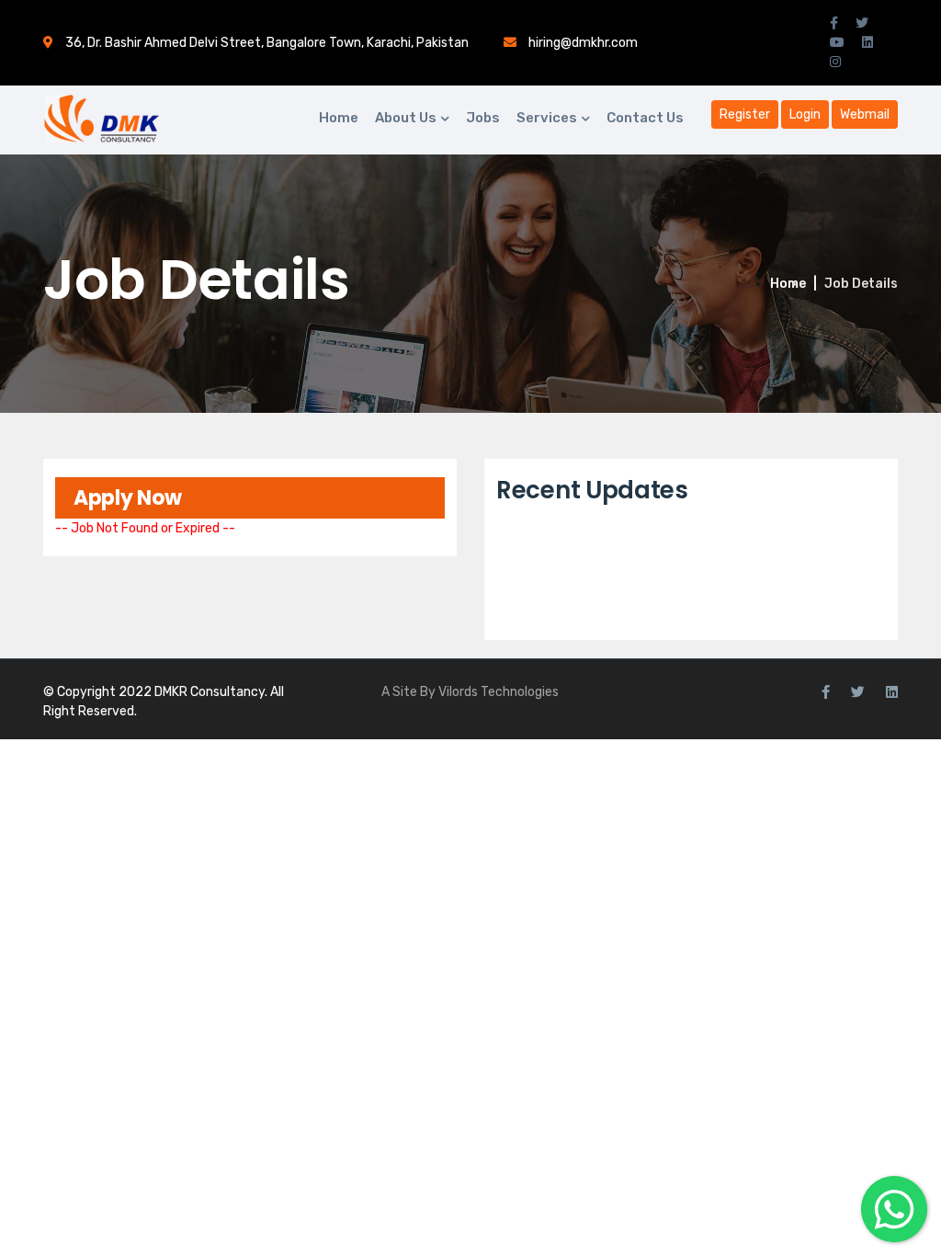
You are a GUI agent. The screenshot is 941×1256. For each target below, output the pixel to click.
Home (338, 117)
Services (546, 117)
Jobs (483, 117)
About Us (405, 117)
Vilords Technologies (498, 692)
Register (745, 114)
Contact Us (645, 117)
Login (805, 114)
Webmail (865, 114)
